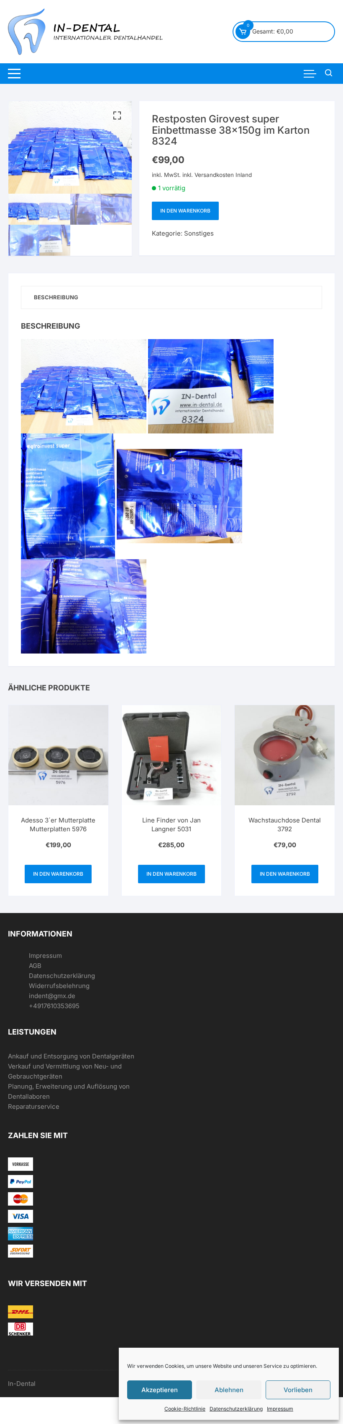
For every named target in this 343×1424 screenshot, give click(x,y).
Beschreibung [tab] (56, 297)
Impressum (280, 1409)
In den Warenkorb (185, 211)
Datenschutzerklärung (236, 1409)
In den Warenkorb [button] (58, 874)
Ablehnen (229, 1390)
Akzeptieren (159, 1390)
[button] (117, 115)
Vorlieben (298, 1390)
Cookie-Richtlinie (184, 1409)
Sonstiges (199, 233)
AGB (35, 966)
